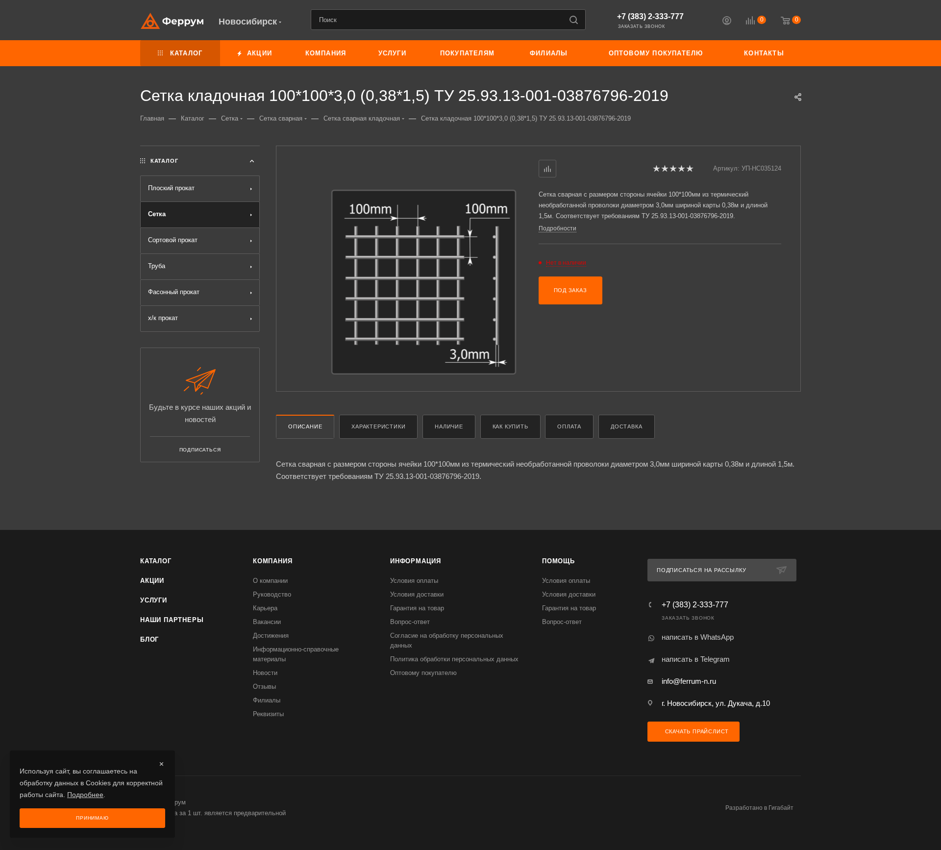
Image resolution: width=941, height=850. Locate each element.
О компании (270, 580)
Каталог (156, 561)
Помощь (558, 561)
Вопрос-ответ (410, 621)
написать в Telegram (696, 659)
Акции (152, 580)
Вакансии (267, 621)
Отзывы (264, 686)
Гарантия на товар (417, 608)
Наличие (449, 426)
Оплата (569, 426)
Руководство (272, 594)
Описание (305, 426)
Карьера (265, 608)
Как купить (510, 426)
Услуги (153, 600)
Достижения (271, 635)
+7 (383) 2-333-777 (650, 16)
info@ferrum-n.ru (689, 681)
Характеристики (378, 426)
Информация (415, 561)
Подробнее (85, 795)
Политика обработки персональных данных (454, 659)
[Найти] (574, 19)
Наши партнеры (171, 620)
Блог (149, 639)
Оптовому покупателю (423, 672)
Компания (272, 561)
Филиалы (266, 700)
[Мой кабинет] (726, 22)
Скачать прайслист (696, 731)
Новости (265, 672)
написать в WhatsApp (698, 637)
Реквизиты (268, 714)
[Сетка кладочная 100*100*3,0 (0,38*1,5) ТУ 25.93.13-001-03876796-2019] (423, 282)
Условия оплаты (414, 580)
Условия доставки (417, 594)
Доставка (626, 426)
